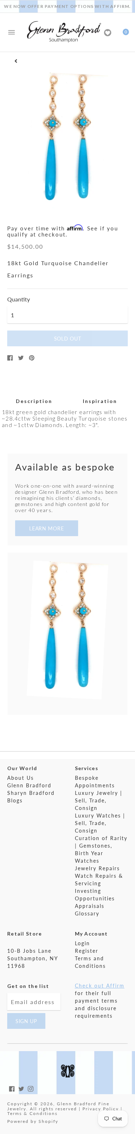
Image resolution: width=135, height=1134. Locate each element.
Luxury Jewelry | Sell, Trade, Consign (98, 800)
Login (82, 943)
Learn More (46, 528)
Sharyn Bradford (31, 793)
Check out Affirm (100, 986)
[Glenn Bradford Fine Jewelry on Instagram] (30, 1087)
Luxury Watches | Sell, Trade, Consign (100, 823)
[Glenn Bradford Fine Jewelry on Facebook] (12, 1087)
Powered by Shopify (32, 1121)
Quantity (18, 299)
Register (86, 951)
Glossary (87, 913)
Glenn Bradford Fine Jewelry (58, 1106)
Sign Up (26, 1021)
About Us (20, 778)
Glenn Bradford (29, 785)
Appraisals (89, 906)
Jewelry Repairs (97, 868)
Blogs (15, 800)
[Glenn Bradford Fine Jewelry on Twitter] (21, 1087)
